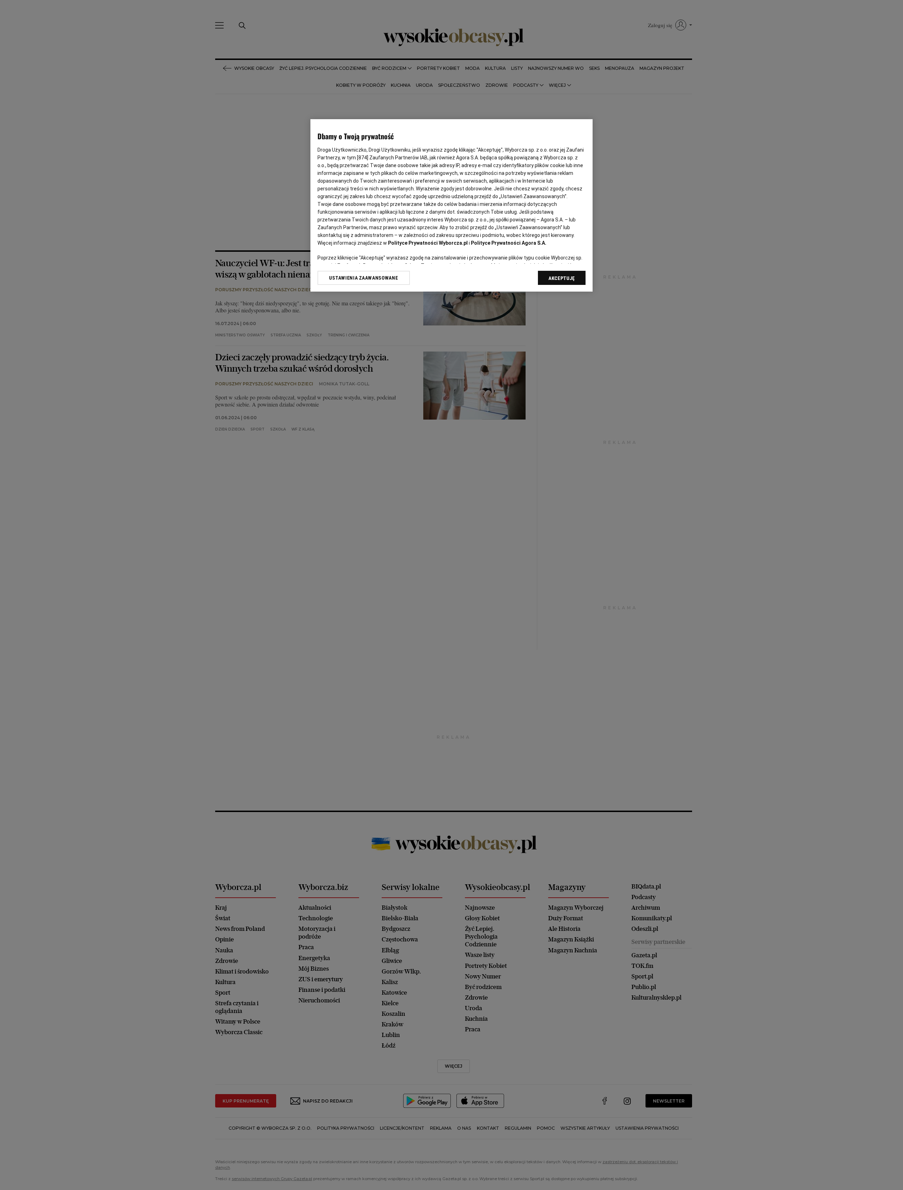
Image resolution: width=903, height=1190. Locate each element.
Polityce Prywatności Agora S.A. (508, 243)
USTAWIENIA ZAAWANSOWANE (363, 277)
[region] (451, 205)
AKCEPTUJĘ (562, 278)
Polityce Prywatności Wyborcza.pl (428, 243)
